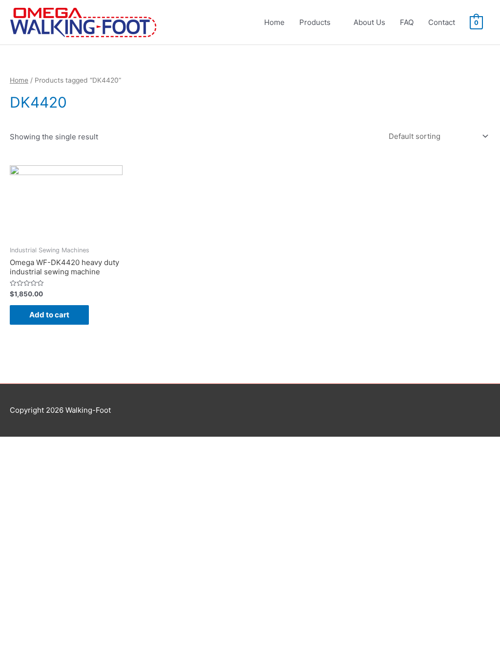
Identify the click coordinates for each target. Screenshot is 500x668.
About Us (369, 22)
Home (274, 22)
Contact (441, 22)
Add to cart (49, 314)
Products (315, 22)
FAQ (407, 22)
